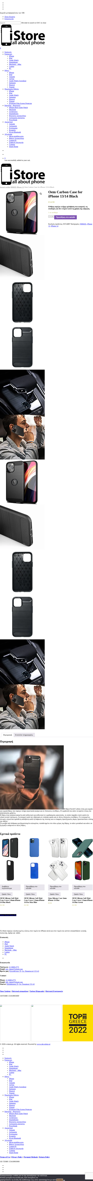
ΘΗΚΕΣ (13, 187)
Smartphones (13, 1120)
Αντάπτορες (13, 1118)
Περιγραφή (7, 735)
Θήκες (7, 1077)
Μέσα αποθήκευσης (16, 1142)
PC (6, 954)
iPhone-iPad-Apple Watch (18, 1114)
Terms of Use (5, 1157)
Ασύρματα (13, 1132)
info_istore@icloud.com (14, 969)
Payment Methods (31, 1157)
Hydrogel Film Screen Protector (20, 1109)
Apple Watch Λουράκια (17, 1087)
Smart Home (13, 1153)
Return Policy (44, 1157)
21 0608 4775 (14, 967)
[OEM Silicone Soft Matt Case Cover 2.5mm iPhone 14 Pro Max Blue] (34, 859)
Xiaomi (11, 1093)
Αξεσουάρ (8, 1140)
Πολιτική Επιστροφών (54, 991)
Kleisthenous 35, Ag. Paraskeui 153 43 (21, 984)
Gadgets (12, 1151)
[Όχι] (64, 1180)
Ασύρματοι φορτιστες (17, 1124)
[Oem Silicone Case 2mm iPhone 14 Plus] (58, 859)
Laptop (7, 952)
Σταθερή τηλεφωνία (16, 1148)
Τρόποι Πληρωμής (36, 991)
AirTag (11, 1085)
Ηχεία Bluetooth (15, 1138)
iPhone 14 (54, 226)
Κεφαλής (12, 1136)
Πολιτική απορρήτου (20, 991)
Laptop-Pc (13, 1146)
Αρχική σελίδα (5, 187)
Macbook (12, 1116)
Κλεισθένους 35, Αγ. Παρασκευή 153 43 (24, 971)
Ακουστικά (9, 1128)
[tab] (7, 735)
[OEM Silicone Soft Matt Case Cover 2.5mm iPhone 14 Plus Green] (82, 859)
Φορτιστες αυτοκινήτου (17, 1122)
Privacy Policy (16, 1157)
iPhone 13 (20, 187)
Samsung (12, 1089)
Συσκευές (8, 1058)
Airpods (12, 1083)
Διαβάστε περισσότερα (7, 887)
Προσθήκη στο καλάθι (65, 217)
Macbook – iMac (11, 950)
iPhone (7, 942)
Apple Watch (9, 946)
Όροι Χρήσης (5, 991)
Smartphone (9, 948)
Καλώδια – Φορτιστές (12, 1111)
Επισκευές (8, 1060)
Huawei (12, 1091)
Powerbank (13, 1126)
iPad (6, 944)
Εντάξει (59, 1180)
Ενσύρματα (13, 1134)
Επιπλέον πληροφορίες (24, 735)
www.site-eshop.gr (43, 1044)
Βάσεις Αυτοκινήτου (16, 1144)
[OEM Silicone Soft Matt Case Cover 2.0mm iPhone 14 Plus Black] (10, 859)
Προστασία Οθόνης (12, 1095)
